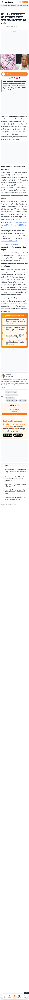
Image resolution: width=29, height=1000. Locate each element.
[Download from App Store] (18, 435)
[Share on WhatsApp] (10, 78)
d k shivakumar (10, 397)
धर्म (24, 424)
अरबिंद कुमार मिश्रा (12, 376)
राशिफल (10, 426)
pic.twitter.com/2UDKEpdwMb (9, 241)
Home (2, 10)
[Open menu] (2, 2)
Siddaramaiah (22, 400)
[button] (14, 62)
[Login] (14, 996)
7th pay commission (11, 392)
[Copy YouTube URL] (14, 78)
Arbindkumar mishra (11, 26)
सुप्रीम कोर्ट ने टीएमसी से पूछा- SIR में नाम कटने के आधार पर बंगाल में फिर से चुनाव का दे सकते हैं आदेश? (15, 321)
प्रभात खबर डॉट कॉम (5, 383)
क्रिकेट (5, 426)
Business (8, 10)
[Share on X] (19, 78)
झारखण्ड (5, 5)
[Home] (8, 2)
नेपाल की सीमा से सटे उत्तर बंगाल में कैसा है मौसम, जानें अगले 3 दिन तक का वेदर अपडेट (15, 498)
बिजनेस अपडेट (19, 424)
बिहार (9, 5)
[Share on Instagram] (17, 78)
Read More (3, 387)
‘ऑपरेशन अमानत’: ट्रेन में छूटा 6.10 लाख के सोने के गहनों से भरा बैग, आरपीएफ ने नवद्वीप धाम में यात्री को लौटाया (15, 329)
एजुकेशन (8, 424)
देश (4, 424)
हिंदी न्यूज (14, 429)
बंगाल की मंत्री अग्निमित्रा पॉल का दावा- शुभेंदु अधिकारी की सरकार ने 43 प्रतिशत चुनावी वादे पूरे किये (15, 342)
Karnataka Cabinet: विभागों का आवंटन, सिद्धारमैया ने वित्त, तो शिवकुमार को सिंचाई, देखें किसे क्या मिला (14, 225)
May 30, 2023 (14, 244)
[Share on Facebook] (12, 78)
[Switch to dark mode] (20, 2)
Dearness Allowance (11, 400)
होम (1, 5)
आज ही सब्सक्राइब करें (14, 414)
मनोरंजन (13, 424)
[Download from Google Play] (7, 435)
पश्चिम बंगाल (19, 5)
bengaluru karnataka (11, 395)
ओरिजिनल (26, 5)
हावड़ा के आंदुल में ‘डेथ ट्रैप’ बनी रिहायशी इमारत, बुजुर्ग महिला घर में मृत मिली (15, 336)
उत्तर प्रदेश (13, 5)
